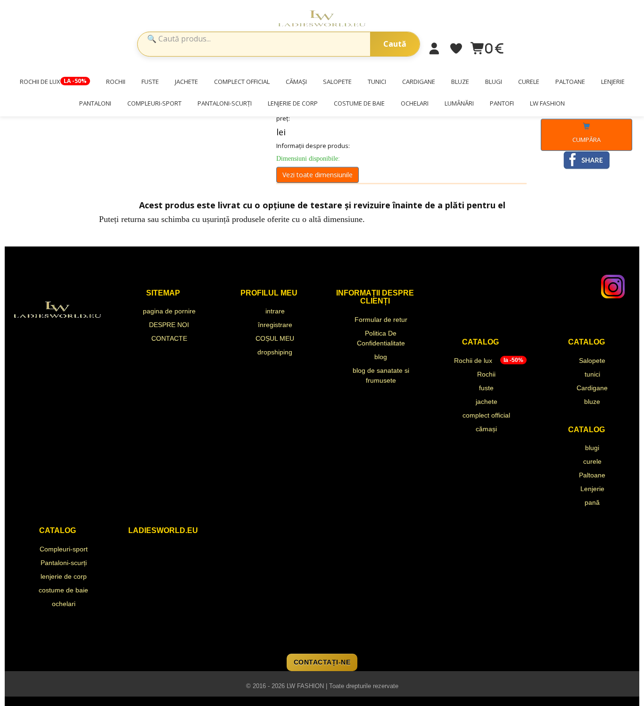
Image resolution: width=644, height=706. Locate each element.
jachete (186, 81)
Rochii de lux (53, 81)
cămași (296, 81)
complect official (242, 81)
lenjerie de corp (293, 103)
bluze (460, 81)
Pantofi (502, 103)
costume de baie (359, 103)
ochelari (415, 103)
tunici (377, 81)
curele (528, 81)
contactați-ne (322, 662)
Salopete (337, 81)
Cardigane (418, 81)
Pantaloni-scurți (225, 103)
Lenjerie (613, 81)
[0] (478, 49)
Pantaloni (95, 103)
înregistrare (275, 324)
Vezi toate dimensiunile (317, 174)
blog (380, 357)
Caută (394, 44)
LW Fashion (547, 103)
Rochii (115, 81)
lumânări (459, 103)
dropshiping (274, 352)
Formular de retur (381, 319)
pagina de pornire (169, 311)
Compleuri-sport (154, 103)
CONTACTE (169, 338)
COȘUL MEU (275, 338)
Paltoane (570, 81)
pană (592, 502)
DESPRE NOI (169, 324)
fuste (150, 81)
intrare (275, 311)
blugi (493, 81)
